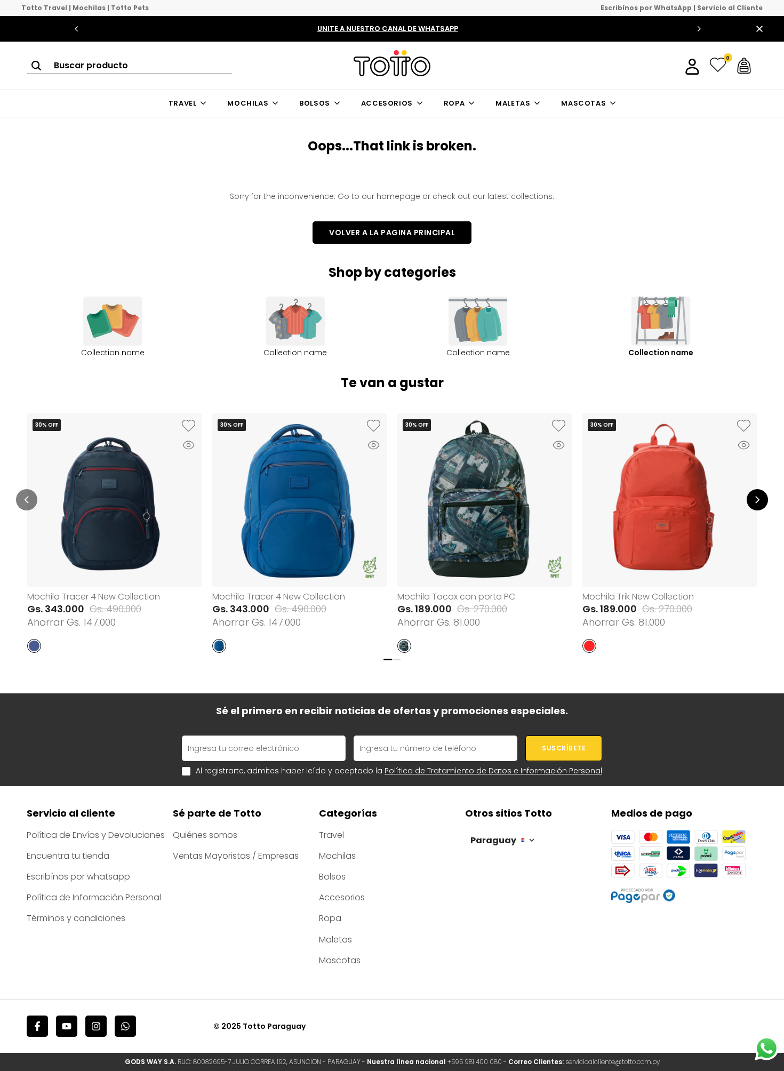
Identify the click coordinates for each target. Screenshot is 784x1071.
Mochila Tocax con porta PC (456, 597)
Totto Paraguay (274, 1026)
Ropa (330, 918)
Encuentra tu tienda (68, 856)
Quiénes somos (205, 835)
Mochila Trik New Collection (638, 597)
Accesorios (342, 897)
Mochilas (89, 8)
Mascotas (340, 960)
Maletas (335, 939)
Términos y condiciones (76, 918)
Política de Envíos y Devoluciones (96, 835)
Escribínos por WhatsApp (646, 8)
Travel (331, 835)
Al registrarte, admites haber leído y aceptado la (399, 771)
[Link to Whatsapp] (767, 1048)
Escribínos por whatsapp (78, 876)
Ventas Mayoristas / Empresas (236, 856)
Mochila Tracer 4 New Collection (93, 597)
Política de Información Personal (94, 897)
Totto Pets (130, 8)
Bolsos (332, 876)
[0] (718, 66)
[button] (188, 426)
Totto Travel (44, 8)
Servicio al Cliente (730, 8)
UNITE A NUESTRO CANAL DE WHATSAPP (387, 28)
